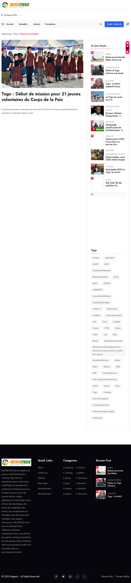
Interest (41, 478)
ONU (94, 373)
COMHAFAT (97, 290)
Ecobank (96, 315)
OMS (118, 367)
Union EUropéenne (100, 399)
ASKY (107, 264)
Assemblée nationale (102, 271)
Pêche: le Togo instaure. (114, 484)
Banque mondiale (100, 277)
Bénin (95, 283)
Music (117, 360)
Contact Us (43, 473)
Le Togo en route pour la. (114, 98)
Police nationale (109, 373)
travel (67, 483)
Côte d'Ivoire (112, 309)
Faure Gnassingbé (113, 315)
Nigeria (107, 367)
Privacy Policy (122, 576)
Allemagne (109, 258)
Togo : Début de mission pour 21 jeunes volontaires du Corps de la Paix (41, 97)
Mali (115, 335)
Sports (117, 94)
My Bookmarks (44, 494)
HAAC (95, 335)
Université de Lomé (101, 405)
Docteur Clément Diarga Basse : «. (114, 114)
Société (109, 110)
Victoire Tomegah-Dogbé (103, 411)
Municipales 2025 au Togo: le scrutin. (115, 171)
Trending (107, 392)
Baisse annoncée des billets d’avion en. (115, 58)
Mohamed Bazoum (101, 360)
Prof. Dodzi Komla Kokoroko (105, 379)
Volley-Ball (97, 418)
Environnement (112, 154)
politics (81, 473)
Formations (50, 24)
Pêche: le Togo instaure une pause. (115, 72)
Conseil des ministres (102, 296)
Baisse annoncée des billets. (115, 472)
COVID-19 (97, 309)
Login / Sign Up (114, 24)
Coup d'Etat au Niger (101, 303)
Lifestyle (69, 473)
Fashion (81, 467)
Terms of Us (107, 576)
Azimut (37, 24)
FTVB (107, 328)
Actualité (23, 24)
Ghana (118, 328)
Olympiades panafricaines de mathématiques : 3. (114, 127)
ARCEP (95, 264)
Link (105, 335)
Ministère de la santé (113, 341)
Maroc (95, 341)
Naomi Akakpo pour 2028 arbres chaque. (115, 158)
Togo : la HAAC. (115, 496)
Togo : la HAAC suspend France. (113, 85)
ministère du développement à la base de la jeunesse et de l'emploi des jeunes (108, 350)
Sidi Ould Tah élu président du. (114, 184)
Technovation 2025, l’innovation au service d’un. (115, 142)
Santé (116, 106)
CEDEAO (107, 283)
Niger (95, 367)
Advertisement (44, 488)
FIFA (94, 322)
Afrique (96, 258)
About (40, 467)
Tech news (82, 478)
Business (69, 467)
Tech (117, 386)
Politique (109, 166)
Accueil (10, 24)
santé (95, 386)
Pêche (116, 67)
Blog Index (42, 483)
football (116, 322)
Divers (108, 54)
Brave (116, 277)
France (96, 328)
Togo (95, 392)
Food (104, 322)
